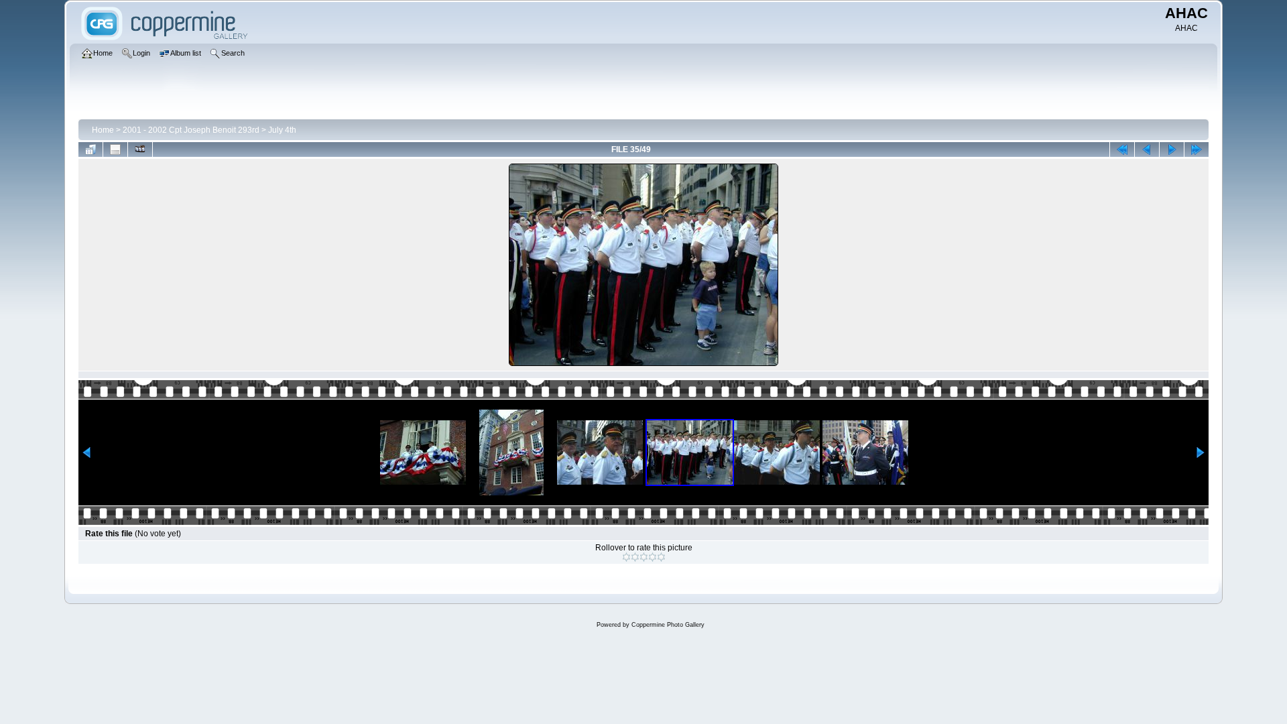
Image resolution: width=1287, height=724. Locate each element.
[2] (635, 557)
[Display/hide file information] (115, 149)
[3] (643, 557)
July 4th (282, 130)
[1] (626, 557)
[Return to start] (1122, 149)
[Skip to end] (1196, 149)
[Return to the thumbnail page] (90, 149)
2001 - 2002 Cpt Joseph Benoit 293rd (191, 130)
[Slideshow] (140, 149)
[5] (661, 557)
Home (103, 130)
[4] (652, 557)
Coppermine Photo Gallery (667, 624)
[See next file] (1172, 149)
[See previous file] (1147, 149)
